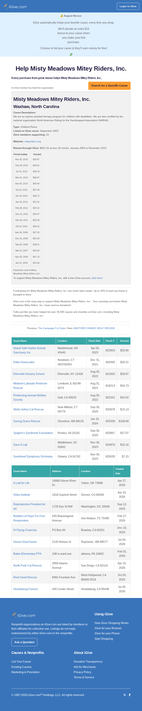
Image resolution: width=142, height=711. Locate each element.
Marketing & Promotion (25, 672)
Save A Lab (20, 444)
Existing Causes (21, 666)
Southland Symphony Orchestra (32, 456)
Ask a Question (24, 642)
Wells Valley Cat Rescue (28, 409)
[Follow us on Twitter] (124, 695)
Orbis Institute (21, 494)
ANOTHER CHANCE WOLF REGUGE (94, 328)
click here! (97, 278)
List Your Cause (21, 661)
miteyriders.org (32, 141)
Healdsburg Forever (25, 589)
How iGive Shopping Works (111, 623)
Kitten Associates (23, 362)
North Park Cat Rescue (27, 565)
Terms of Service (84, 677)
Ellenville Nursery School (29, 373)
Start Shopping (104, 638)
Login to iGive (128, 6)
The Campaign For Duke (51, 328)
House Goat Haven (25, 541)
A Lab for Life (21, 483)
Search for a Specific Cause (109, 85)
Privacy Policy (82, 672)
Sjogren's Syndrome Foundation (33, 432)
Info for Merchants (85, 666)
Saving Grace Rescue (26, 421)
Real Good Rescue (25, 577)
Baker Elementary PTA (27, 553)
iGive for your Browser (108, 628)
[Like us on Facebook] (130, 695)
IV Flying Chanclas (25, 530)
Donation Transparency (88, 661)
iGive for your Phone (107, 633)
